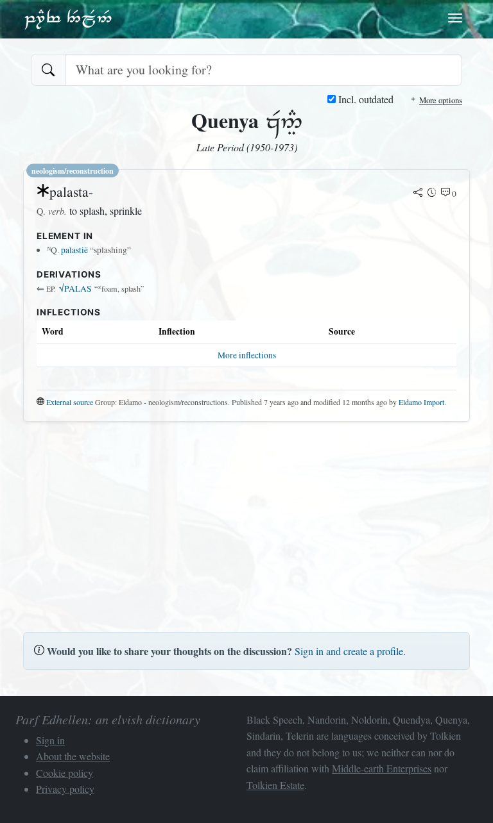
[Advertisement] (246, 521)
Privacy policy (65, 788)
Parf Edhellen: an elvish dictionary (68, 18)
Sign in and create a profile (349, 651)
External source (69, 402)
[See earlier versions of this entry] (432, 193)
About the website (73, 756)
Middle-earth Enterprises (381, 768)
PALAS (75, 288)
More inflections (247, 355)
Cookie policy (64, 772)
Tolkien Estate (275, 785)
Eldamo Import (421, 402)
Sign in (50, 740)
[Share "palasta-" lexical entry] (417, 193)
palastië (74, 250)
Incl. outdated (365, 99)
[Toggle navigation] (455, 18)
